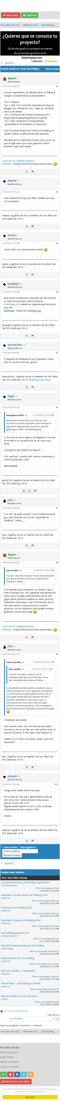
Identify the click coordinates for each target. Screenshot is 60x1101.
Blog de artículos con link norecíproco (19, 996)
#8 (57, 563)
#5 (57, 353)
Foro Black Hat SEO (10, 25)
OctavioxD (5, 961)
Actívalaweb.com (12, 304)
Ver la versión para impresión (16, 1011)
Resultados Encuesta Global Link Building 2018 (24, 895)
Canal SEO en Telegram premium (18, 161)
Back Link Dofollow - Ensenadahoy (18, 971)
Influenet (6, 164)
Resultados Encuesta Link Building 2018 (20, 920)
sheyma (12, 180)
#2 (57, 192)
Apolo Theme (6, 1057)
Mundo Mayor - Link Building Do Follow (20, 983)
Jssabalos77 (53, 989)
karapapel (13, 283)
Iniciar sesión (11, 15)
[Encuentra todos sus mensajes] (27, 171)
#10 (56, 784)
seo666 (4, 999)
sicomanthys (53, 951)
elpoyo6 (12, 776)
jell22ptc (55, 939)
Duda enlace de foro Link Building (17, 958)
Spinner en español (9, 1062)
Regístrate (31, 15)
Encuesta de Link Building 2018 (16, 907)
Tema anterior (10, 847)
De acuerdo (30, 1097)
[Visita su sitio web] (24, 491)
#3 (57, 243)
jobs (10, 500)
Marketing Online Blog (39, 379)
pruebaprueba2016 (9, 936)
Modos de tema (52, 69)
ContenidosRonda (9, 885)
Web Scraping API (9, 1052)
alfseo (56, 888)
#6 (57, 407)
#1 (57, 86)
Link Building (47, 25)
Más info (42, 1091)
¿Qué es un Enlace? (9, 1066)
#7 (57, 508)
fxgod (11, 396)
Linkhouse (5, 898)
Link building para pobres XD (15, 933)
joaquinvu (5, 974)
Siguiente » (9, 63)
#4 (57, 292)
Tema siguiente (27, 847)
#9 (57, 654)
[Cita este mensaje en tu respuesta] (33, 171)
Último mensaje (42, 888)
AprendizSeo (15, 344)
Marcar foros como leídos (17, 1081)
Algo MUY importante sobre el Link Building (22, 945)
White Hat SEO (30, 25)
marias (12, 235)
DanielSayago (7, 948)
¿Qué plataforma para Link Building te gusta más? (25, 882)
